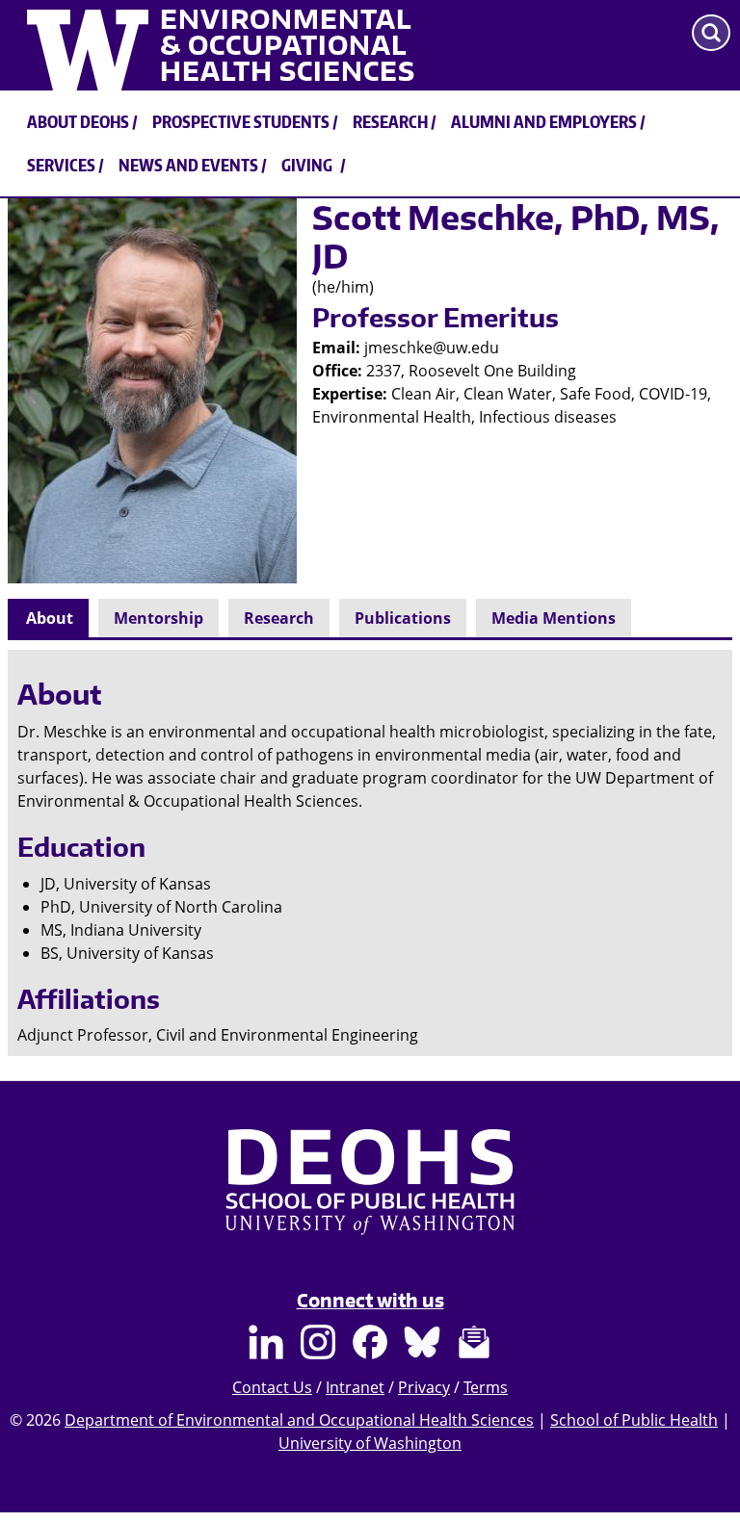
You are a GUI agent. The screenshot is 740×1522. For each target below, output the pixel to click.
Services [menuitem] (61, 164)
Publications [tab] (403, 618)
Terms (485, 1387)
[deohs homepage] (370, 1200)
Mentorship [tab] (158, 618)
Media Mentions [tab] (553, 618)
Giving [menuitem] (306, 164)
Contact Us (272, 1387)
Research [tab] (279, 618)
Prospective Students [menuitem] (241, 121)
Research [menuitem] (390, 121)
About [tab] (49, 618)
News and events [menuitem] (188, 164)
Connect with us (370, 1300)
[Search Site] (711, 32)
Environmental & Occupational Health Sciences (287, 45)
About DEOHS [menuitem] (78, 121)
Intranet (355, 1387)
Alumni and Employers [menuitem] (544, 121)
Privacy (424, 1387)
